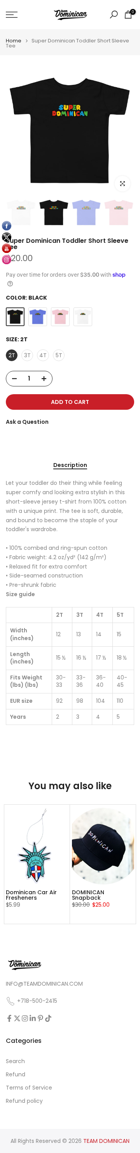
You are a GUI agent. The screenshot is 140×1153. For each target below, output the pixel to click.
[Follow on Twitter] (17, 1018)
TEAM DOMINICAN (106, 1141)
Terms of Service (29, 1088)
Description (70, 465)
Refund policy (24, 1101)
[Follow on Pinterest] (40, 1018)
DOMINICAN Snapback (88, 895)
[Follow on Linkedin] (32, 1018)
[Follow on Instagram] (24, 1018)
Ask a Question (27, 422)
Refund (15, 1074)
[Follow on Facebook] (9, 1018)
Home (13, 40)
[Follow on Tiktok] (48, 1018)
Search (15, 1061)
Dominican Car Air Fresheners (31, 895)
